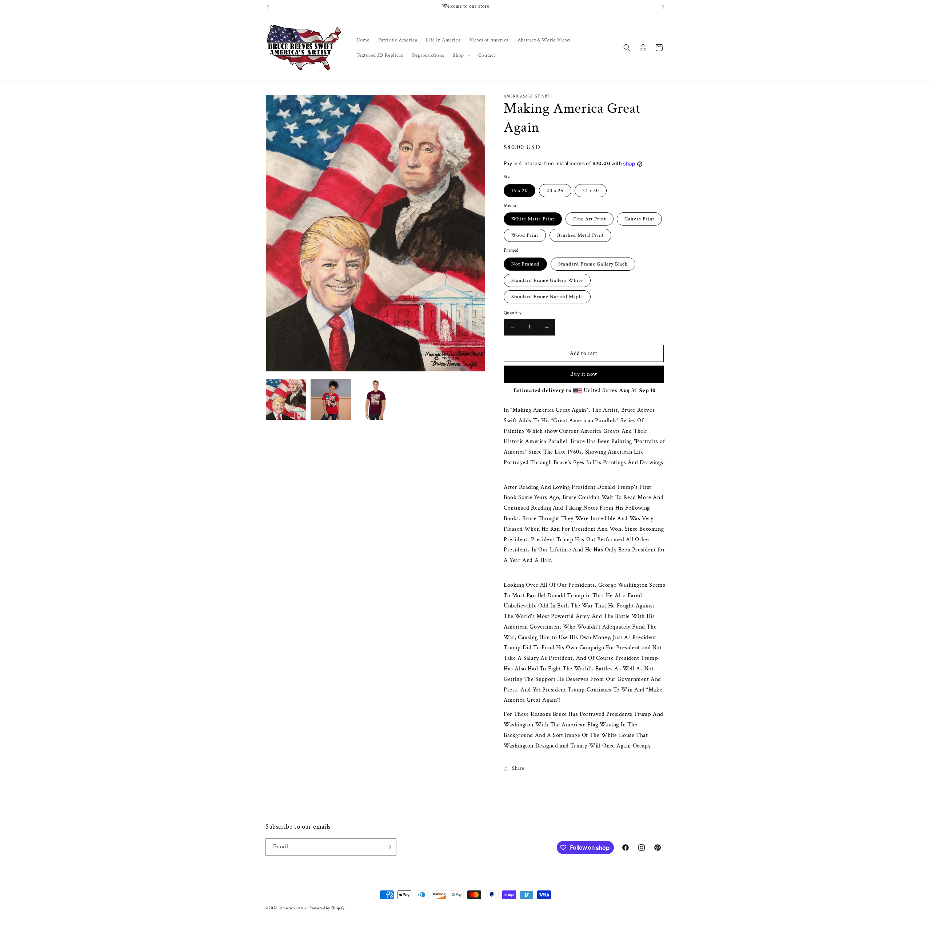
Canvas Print (639, 219)
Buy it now (584, 374)
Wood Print (524, 235)
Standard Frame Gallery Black (593, 264)
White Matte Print (532, 219)
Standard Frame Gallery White (547, 280)
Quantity (513, 313)
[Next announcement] (663, 7)
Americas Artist (294, 908)
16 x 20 (519, 190)
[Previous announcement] (268, 7)
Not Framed (525, 264)
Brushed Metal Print (580, 235)
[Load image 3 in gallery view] (375, 399)
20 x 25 (555, 190)
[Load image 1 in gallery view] (286, 399)
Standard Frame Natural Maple (547, 297)
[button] (461, 55)
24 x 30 (590, 190)
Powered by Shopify (327, 908)
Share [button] (518, 768)
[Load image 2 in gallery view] (330, 399)
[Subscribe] (388, 847)
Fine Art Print (589, 219)
